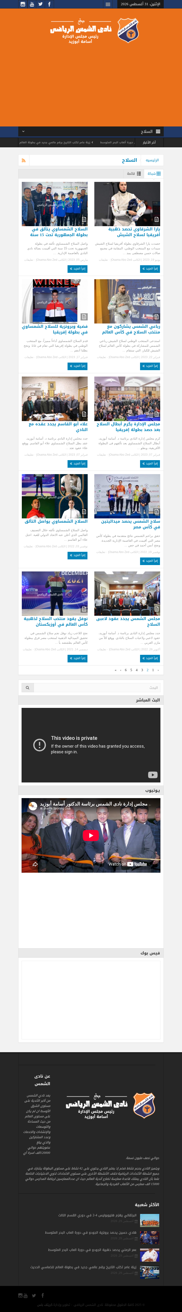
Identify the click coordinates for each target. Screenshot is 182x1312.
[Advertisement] (91, 84)
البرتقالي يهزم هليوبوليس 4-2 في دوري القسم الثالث (97, 1215)
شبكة (152, 174)
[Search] (28, 687)
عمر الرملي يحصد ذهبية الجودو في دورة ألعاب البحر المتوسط (92, 1250)
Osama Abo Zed (121, 259)
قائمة (131, 174)
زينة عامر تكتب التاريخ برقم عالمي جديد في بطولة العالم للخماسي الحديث (77, 142)
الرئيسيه (152, 160)
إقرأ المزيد (151, 268)
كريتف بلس (44, 1305)
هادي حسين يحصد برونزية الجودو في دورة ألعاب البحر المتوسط (90, 1233)
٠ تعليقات (105, 259)
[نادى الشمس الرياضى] (91, 30)
